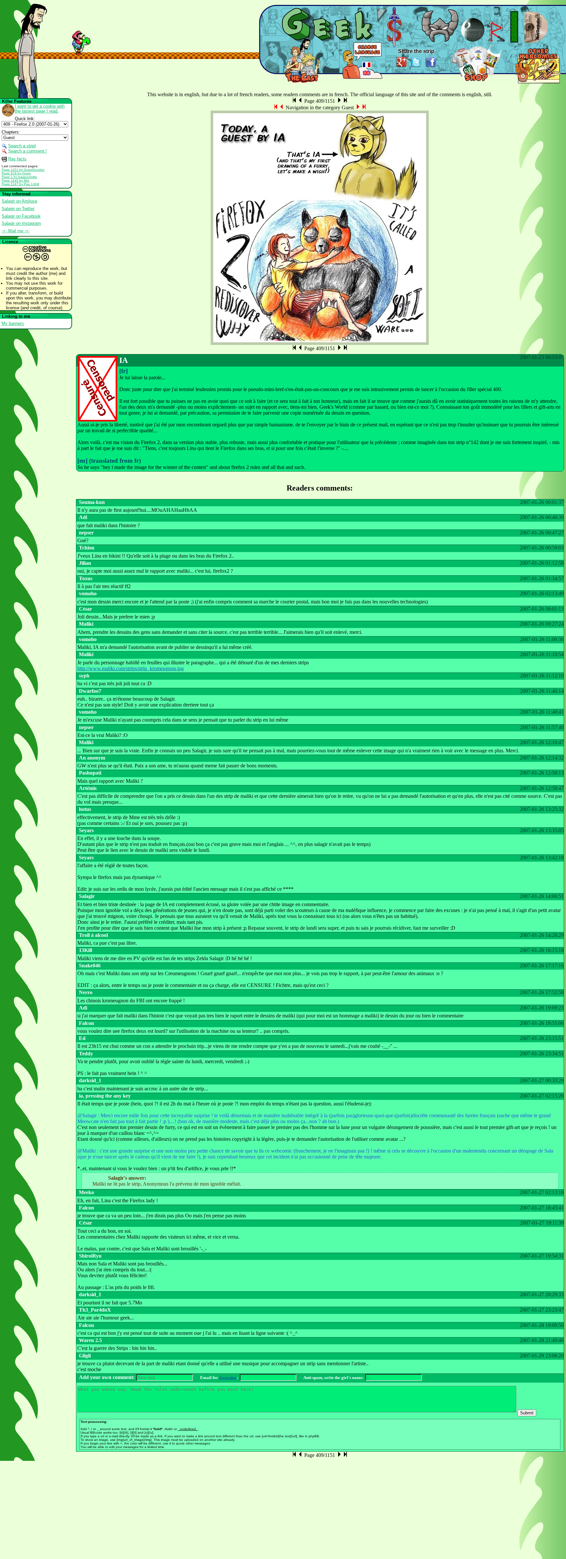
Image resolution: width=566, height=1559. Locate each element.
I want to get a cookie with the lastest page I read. (40, 109)
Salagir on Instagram (21, 223)
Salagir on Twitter (18, 208)
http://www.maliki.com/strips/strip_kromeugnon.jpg (130, 668)
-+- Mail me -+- (16, 230)
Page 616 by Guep (16, 173)
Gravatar (228, 1377)
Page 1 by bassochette (19, 177)
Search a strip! (22, 145)
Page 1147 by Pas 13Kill (20, 184)
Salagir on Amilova (19, 201)
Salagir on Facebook (21, 216)
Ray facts (17, 158)
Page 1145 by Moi (15, 180)
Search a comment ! (27, 151)
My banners (13, 323)
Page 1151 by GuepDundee (23, 169)
